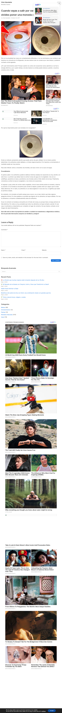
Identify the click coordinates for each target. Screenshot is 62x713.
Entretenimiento (5, 310)
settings (44, 711)
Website (44, 250)
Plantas (3, 312)
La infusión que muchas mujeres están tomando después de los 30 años (23, 280)
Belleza (3, 307)
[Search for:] (31, 271)
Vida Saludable (6, 18)
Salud (2, 317)
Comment (4, 229)
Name (3, 250)
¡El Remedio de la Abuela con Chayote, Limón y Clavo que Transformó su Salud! (25, 284)
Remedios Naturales (7, 314)
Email (24, 250)
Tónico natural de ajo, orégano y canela (14, 297)
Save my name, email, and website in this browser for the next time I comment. (25, 257)
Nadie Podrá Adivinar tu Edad (9, 288)
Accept (51, 710)
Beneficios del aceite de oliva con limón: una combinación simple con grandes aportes (26, 293)
